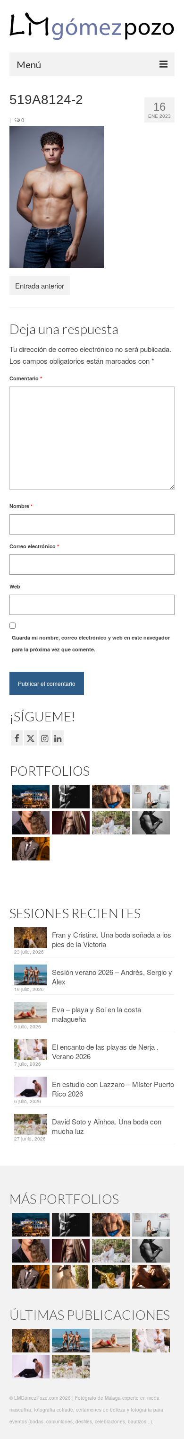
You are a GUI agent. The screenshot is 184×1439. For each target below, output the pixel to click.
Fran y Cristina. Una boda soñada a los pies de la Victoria (111, 939)
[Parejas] (150, 1277)
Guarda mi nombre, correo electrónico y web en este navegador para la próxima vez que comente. (91, 643)
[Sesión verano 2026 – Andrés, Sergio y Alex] (70, 1340)
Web (14, 586)
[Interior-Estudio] (150, 822)
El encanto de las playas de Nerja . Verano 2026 (105, 1051)
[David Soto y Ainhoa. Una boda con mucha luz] (70, 1366)
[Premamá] (70, 796)
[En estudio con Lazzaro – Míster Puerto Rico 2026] (29, 1366)
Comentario (25, 378)
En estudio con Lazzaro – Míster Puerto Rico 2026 (113, 1088)
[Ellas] (29, 822)
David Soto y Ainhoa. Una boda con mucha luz (106, 1126)
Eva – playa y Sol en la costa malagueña (96, 1014)
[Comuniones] (70, 1277)
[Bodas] (110, 822)
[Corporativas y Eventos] (150, 796)
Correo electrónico (34, 546)
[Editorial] (110, 1277)
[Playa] (110, 796)
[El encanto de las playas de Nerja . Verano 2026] (150, 1340)
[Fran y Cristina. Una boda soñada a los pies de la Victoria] (29, 1340)
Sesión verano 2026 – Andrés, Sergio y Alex (112, 976)
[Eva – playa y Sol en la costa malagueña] (110, 1340)
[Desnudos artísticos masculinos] (70, 822)
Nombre (21, 505)
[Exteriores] (29, 848)
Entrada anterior (39, 285)
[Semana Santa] (29, 796)
